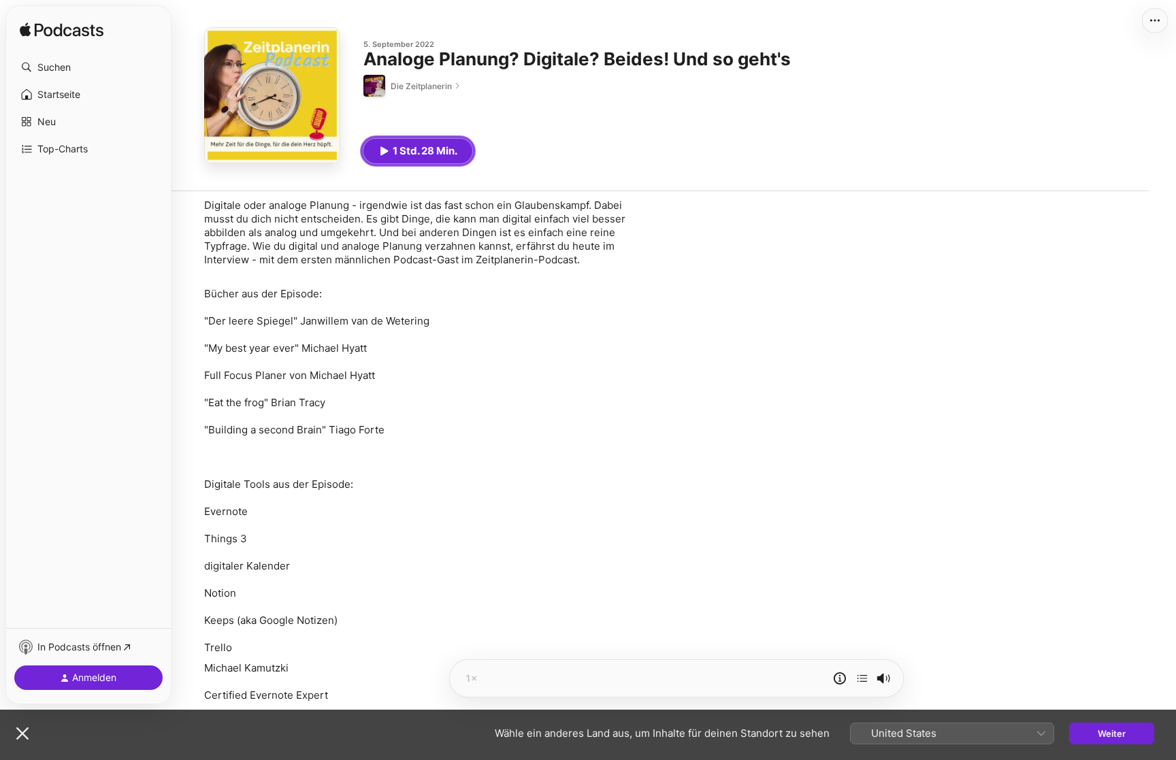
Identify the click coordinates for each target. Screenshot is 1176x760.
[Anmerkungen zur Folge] (840, 678)
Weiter (1112, 733)
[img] (61, 30)
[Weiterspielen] (862, 678)
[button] (88, 67)
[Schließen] (22, 733)
